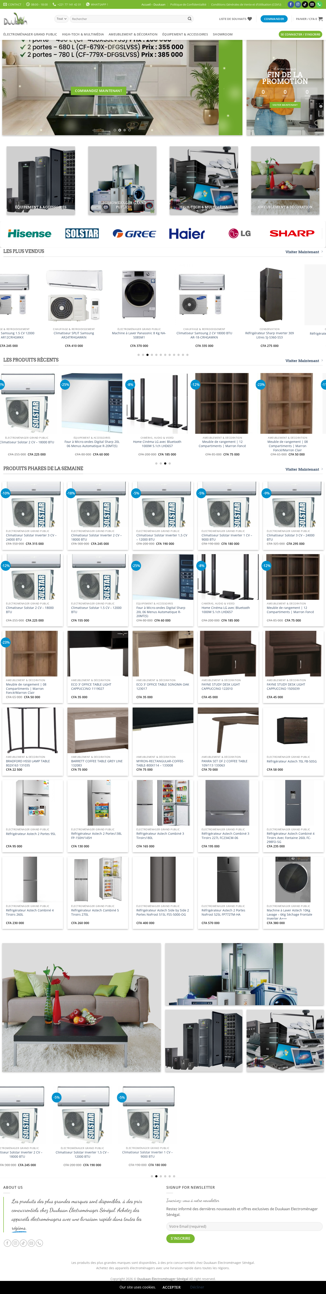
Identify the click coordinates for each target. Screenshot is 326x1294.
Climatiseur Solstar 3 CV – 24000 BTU (290, 537)
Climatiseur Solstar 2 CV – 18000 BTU (30, 610)
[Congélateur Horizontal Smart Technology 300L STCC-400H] (152, 1130)
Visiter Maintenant (302, 252)
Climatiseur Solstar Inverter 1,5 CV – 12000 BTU (161, 537)
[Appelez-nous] (319, 4)
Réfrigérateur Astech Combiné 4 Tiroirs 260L (30, 912)
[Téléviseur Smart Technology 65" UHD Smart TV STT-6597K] (119, 403)
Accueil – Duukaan (153, 4)
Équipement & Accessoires (185, 34)
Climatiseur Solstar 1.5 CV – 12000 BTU (96, 610)
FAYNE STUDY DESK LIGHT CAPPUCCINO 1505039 (286, 686)
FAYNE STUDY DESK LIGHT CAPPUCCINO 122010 (221, 686)
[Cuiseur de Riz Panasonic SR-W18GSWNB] (217, 1130)
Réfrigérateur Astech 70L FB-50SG (292, 761)
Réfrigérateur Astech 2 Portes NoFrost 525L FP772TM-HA (223, 912)
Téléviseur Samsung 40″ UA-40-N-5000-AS (246, 335)
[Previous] (13, 87)
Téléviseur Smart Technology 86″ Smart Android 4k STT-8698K (54, 444)
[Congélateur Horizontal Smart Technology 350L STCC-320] (86, 1128)
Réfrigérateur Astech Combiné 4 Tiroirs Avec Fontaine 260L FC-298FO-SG (290, 838)
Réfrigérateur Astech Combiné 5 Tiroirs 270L (95, 912)
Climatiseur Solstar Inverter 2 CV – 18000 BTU (96, 537)
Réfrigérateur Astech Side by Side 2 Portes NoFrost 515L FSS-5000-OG (162, 912)
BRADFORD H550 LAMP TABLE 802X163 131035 (28, 763)
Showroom (223, 34)
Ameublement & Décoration (133, 34)
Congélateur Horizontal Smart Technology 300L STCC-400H (152, 1170)
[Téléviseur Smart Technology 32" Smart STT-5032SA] (249, 403)
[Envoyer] (189, 19)
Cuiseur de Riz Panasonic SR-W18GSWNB (217, 1170)
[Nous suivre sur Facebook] (291, 4)
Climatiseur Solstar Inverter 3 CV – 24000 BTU (31, 537)
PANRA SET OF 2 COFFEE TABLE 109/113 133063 (224, 763)
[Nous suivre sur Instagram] (298, 4)
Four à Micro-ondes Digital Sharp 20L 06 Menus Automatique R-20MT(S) (160, 612)
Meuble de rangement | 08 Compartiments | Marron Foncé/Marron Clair (26, 688)
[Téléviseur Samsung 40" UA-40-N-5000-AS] (246, 294)
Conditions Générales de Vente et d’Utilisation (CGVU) (246, 4)
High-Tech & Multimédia (83, 34)
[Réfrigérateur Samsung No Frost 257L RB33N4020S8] (115, 294)
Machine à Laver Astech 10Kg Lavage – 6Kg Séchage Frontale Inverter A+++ (289, 914)
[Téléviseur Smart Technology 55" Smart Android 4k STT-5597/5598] (184, 403)
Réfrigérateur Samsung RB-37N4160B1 (50, 335)
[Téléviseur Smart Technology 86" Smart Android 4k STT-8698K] (54, 403)
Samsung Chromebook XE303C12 (181, 334)
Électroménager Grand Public (30, 34)
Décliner (197, 1287)
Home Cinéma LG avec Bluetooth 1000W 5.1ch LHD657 (226, 610)
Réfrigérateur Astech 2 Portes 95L (31, 834)
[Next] (232, 87)
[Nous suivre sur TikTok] (305, 4)
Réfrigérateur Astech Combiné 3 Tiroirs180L (160, 836)
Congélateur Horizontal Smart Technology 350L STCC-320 (87, 1167)
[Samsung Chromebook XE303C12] (181, 294)
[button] (309, 19)
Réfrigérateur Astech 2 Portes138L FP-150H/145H (96, 836)
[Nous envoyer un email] (312, 4)
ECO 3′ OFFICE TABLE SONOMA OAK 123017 (162, 686)
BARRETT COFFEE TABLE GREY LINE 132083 (97, 763)
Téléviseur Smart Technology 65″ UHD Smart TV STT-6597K (119, 444)
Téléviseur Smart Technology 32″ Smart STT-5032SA (249, 444)
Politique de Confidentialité (188, 4)
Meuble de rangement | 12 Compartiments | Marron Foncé (290, 610)
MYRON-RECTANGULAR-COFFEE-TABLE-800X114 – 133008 (160, 763)
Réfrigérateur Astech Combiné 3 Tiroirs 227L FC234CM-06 (225, 836)
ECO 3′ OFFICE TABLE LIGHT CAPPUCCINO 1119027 (91, 686)
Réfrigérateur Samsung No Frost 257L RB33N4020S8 (115, 335)
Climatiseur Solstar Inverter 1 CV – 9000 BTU (227, 537)
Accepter (172, 1287)
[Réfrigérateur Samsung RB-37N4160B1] (50, 294)
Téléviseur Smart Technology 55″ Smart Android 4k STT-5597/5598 (184, 444)
